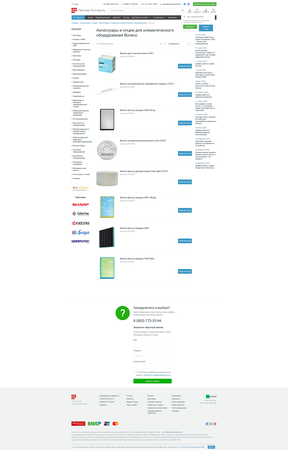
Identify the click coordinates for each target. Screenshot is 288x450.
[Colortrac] (81, 214)
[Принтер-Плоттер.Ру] (88, 10)
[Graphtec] (81, 241)
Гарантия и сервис (155, 405)
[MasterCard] (115, 423)
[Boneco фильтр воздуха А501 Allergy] (107, 207)
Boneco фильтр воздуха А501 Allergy (138, 197)
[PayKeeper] (78, 423)
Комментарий (139, 361)
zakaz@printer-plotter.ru (171, 4)
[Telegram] (185, 4)
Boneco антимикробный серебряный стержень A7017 (147, 83)
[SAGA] (81, 232)
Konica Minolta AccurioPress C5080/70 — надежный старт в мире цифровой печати (205, 53)
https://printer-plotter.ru (174, 432)
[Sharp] (81, 205)
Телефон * (137, 351)
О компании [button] (158, 17)
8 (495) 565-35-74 (111, 4)
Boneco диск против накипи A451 (137, 53)
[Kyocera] (81, 223)
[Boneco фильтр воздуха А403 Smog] (107, 120)
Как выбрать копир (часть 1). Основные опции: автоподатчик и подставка (205, 107)
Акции (90, 17)
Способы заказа (154, 402)
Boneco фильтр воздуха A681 (134, 228)
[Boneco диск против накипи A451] (107, 63)
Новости (130, 399)
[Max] (188, 4)
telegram (103, 405)
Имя (135, 340)
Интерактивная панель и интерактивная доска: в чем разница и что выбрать (205, 155)
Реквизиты (176, 396)
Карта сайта (132, 405)
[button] (78, 17)
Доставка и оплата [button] (140, 17)
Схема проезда (178, 402)
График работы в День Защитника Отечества (204, 167)
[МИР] (94, 423)
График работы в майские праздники (203, 96)
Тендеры (175, 411)
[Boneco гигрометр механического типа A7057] (107, 151)
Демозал (116, 17)
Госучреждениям (179, 408)
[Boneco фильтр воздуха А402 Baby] (107, 268)
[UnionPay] (106, 423)
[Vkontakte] (207, 423)
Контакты (176, 399)
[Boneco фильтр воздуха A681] (107, 238)
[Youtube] (214, 423)
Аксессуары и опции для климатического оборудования (123, 23)
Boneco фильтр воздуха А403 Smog (137, 110)
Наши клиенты (178, 405)
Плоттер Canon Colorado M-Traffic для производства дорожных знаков (205, 120)
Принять (211, 447)
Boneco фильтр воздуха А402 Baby (137, 258)
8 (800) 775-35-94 (130, 4)
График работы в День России (204, 65)
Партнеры (80, 197)
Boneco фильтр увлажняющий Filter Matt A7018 (144, 171)
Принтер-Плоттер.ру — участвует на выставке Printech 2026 (205, 75)
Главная (75, 23)
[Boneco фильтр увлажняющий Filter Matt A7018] (107, 179)
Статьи (126, 17)
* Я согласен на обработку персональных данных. (153, 373)
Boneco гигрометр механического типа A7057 (143, 140)
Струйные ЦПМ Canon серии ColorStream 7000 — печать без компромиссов (205, 40)
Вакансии (172, 17)
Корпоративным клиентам (155, 412)
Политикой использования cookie (193, 447)
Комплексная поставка (157, 408)
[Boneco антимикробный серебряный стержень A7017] (107, 92)
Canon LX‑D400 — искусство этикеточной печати (205, 86)
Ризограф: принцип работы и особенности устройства (204, 143)
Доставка (152, 399)
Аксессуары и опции (88, 23)
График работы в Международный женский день (202, 132)
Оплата (151, 396)
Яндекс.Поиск (132, 402)
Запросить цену (185, 66)
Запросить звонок (152, 381)
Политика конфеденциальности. (157, 375)
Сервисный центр (103, 17)
